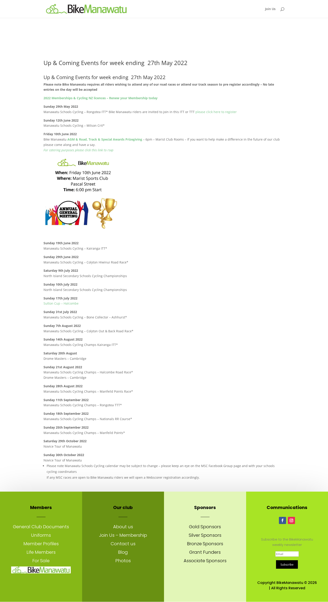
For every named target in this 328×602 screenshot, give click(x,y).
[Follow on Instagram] (291, 520)
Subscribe (286, 564)
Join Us (270, 9)
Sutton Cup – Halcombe (61, 303)
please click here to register (216, 112)
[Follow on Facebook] (282, 520)
